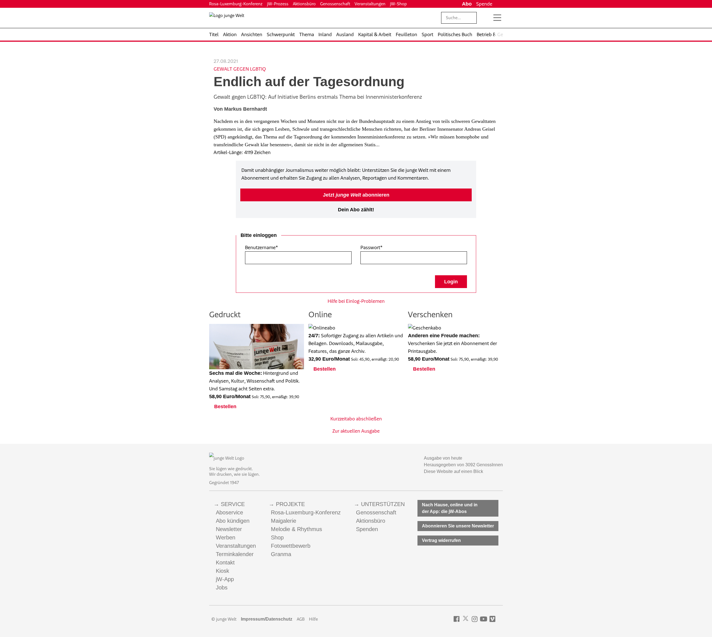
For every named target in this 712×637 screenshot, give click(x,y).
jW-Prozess (277, 3)
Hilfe (313, 619)
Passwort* (371, 247)
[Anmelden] (499, 4)
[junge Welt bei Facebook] (456, 619)
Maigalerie (283, 521)
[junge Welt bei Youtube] (483, 619)
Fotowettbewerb (290, 546)
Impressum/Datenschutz (266, 619)
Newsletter (229, 529)
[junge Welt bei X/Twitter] (465, 619)
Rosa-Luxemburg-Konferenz (236, 3)
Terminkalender (235, 554)
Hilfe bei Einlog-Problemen (356, 301)
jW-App (225, 579)
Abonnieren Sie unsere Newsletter (458, 526)
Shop (277, 537)
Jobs (222, 587)
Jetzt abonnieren (356, 195)
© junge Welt (223, 619)
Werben (225, 537)
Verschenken (430, 314)
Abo (467, 4)
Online (320, 314)
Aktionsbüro (304, 3)
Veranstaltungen (370, 3)
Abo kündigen (232, 521)
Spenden (367, 529)
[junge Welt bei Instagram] (475, 619)
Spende (484, 4)
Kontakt (225, 562)
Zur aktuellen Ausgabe (356, 431)
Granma (281, 554)
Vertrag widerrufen (441, 540)
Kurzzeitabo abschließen (356, 419)
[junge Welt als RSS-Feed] (500, 619)
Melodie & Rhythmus (296, 529)
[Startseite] (226, 19)
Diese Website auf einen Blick (453, 471)
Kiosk (222, 571)
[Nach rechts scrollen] (499, 34)
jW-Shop (398, 3)
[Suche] (485, 17)
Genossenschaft (335, 3)
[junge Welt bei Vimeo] (492, 619)
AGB (301, 619)
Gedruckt (225, 314)
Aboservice (229, 512)
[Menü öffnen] (497, 17)
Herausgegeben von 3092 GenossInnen (463, 464)
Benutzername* (261, 247)
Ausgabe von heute (443, 458)
